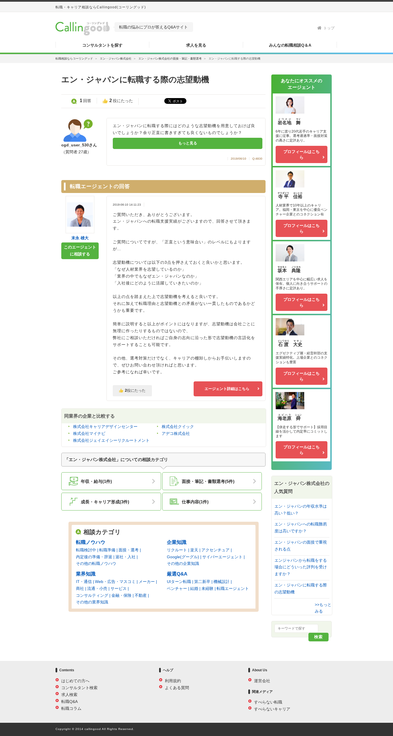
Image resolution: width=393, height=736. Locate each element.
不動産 (141, 595)
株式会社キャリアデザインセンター (105, 426)
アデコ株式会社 (176, 433)
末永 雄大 (80, 238)
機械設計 (221, 581)
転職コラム (71, 708)
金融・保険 (121, 595)
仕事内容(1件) (195, 501)
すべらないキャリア (272, 709)
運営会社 (262, 680)
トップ (329, 28)
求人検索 (69, 694)
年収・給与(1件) (96, 481)
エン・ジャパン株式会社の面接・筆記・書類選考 (170, 58)
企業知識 (176, 542)
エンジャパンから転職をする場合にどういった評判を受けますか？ (300, 567)
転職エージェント (233, 588)
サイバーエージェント (222, 557)
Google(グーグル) (183, 557)
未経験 (207, 588)
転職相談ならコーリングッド (74, 58)
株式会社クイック (178, 426)
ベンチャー (177, 588)
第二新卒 (202, 581)
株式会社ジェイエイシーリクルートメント (111, 440)
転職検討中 (86, 550)
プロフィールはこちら (301, 154)
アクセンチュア (215, 550)
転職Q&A (69, 701)
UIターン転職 (179, 581)
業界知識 (86, 574)
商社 (80, 588)
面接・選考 (129, 550)
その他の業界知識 (92, 602)
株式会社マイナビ (89, 433)
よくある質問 (177, 687)
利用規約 (173, 680)
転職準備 (107, 550)
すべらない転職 (268, 702)
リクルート (177, 550)
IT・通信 (84, 581)
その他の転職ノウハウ (96, 563)
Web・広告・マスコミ (115, 581)
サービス (118, 588)
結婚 (194, 588)
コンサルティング (92, 595)
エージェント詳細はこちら (227, 389)
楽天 (194, 550)
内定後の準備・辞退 (94, 557)
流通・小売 (97, 588)
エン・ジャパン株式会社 (115, 58)
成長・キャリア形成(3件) (105, 501)
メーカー (147, 581)
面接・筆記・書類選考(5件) (208, 481)
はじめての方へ (75, 680)
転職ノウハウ (90, 542)
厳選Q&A (177, 574)
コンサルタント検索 (79, 687)
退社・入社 (125, 557)
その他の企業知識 (183, 563)
